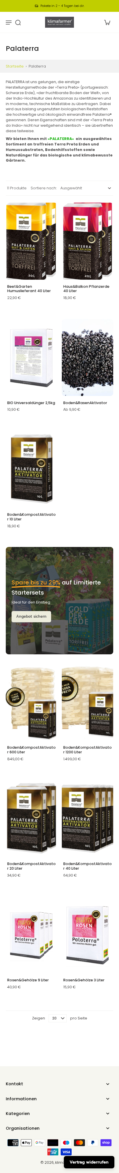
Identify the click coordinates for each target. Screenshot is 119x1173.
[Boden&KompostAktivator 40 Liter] (87, 818)
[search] (18, 22)
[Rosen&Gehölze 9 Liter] (31, 934)
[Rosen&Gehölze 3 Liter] (87, 934)
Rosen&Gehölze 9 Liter (28, 980)
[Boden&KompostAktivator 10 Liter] (31, 469)
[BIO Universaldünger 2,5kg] (31, 357)
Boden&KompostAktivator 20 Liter (31, 866)
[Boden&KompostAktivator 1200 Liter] (87, 702)
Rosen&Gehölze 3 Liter (84, 980)
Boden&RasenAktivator (85, 402)
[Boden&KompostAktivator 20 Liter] (31, 818)
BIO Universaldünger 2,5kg (31, 402)
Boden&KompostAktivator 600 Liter (31, 749)
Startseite (15, 66)
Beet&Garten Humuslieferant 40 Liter (29, 289)
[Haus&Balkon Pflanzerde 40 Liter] (87, 241)
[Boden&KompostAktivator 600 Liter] (31, 702)
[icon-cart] (107, 22)
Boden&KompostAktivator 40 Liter (87, 866)
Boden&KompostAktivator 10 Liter (31, 517)
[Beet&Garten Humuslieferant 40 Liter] (31, 241)
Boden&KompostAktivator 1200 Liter (87, 749)
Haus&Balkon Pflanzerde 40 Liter (86, 289)
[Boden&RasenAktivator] (87, 357)
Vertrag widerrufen (89, 1162)
